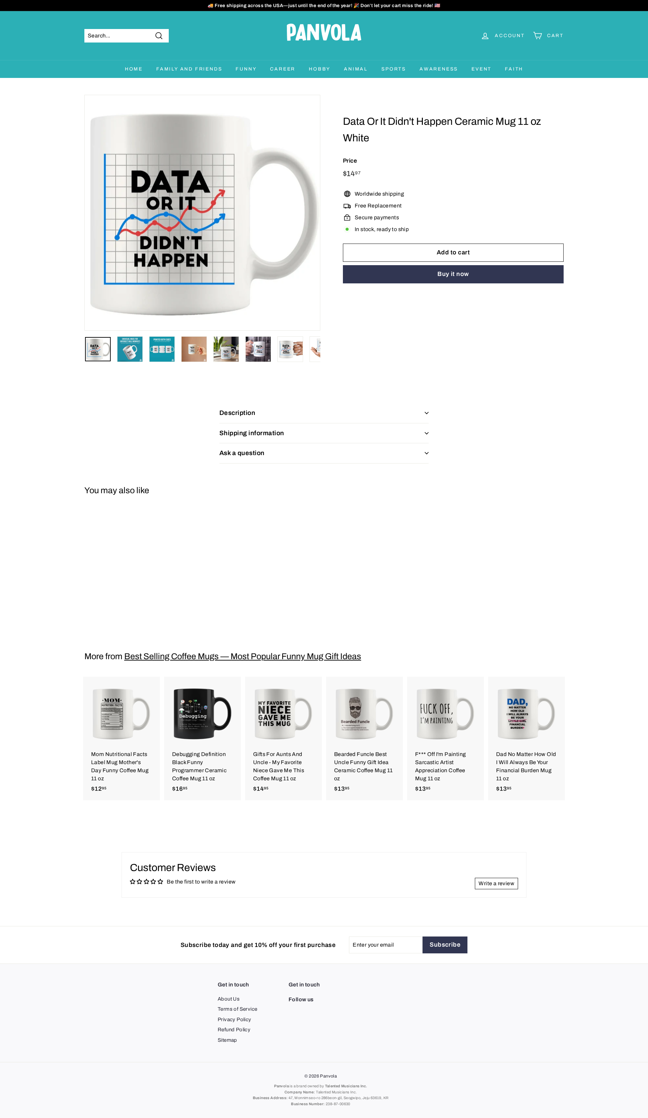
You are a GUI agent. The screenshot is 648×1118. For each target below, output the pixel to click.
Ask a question (242, 452)
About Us (229, 999)
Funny (246, 69)
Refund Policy (234, 1029)
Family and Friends (189, 69)
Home (134, 69)
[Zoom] (202, 212)
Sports (393, 69)
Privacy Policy (234, 1019)
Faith (514, 69)
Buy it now (453, 274)
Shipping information (251, 433)
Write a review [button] (496, 883)
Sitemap (227, 1040)
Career (282, 69)
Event (481, 69)
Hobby (319, 69)
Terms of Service (237, 1009)
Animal (356, 69)
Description (237, 412)
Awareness (439, 69)
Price (350, 161)
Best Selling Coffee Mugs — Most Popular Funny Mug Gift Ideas (242, 656)
